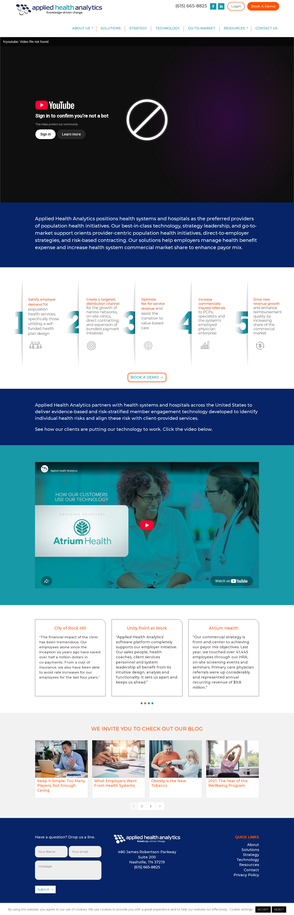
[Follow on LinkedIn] (221, 6)
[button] (142, 703)
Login (236, 6)
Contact (251, 870)
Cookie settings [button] (240, 909)
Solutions (111, 28)
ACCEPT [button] (263, 909)
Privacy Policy (246, 875)
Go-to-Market (201, 28)
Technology (167, 28)
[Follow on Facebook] (213, 6)
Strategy (138, 28)
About (253, 845)
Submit (43, 889)
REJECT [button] (279, 909)
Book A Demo (263, 6)
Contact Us (266, 28)
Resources (234, 28)
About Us (81, 28)
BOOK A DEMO (145, 377)
